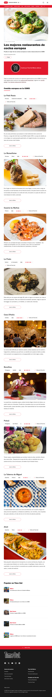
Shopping (37, 6)
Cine (22, 6)
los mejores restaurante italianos (17, 82)
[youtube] (12, 663)
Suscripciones (31, 671)
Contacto (6, 671)
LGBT (41, 6)
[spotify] (19, 663)
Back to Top (27, 647)
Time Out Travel (31, 682)
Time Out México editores (34, 68)
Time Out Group (7, 676)
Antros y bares (17, 6)
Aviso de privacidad (8, 674)
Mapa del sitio (7, 687)
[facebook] (5, 663)
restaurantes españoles (27, 80)
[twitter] (8, 663)
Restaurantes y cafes (8, 6)
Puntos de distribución (33, 674)
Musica (33, 6)
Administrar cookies (8, 678)
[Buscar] (43, 2)
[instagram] (16, 663)
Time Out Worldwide (32, 679)
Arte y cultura (27, 6)
